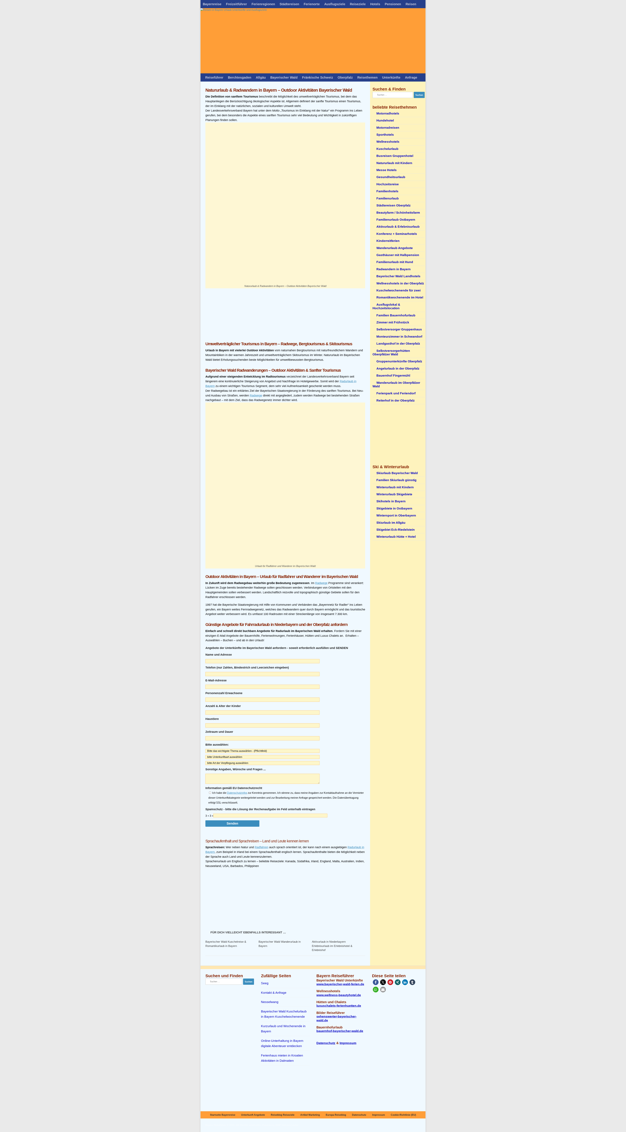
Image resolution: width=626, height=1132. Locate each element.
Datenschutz (325, 1043)
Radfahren (261, 847)
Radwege (256, 395)
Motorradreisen (387, 127)
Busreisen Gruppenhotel (394, 156)
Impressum (348, 1043)
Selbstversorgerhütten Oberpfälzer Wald (391, 352)
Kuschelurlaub (387, 149)
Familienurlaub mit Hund (394, 262)
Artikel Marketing (310, 1114)
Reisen (411, 4)
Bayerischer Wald (284, 77)
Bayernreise (212, 4)
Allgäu (261, 77)
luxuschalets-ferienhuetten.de (338, 1005)
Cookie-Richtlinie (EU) (403, 1114)
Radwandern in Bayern (393, 269)
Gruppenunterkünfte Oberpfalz (399, 361)
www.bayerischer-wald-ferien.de (340, 984)
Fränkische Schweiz (317, 77)
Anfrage (411, 77)
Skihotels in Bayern (391, 501)
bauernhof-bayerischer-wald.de (339, 1031)
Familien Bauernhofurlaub (395, 315)
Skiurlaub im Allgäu (390, 522)
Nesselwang (269, 1002)
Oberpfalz (345, 77)
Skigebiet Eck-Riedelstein (395, 529)
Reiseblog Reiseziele (282, 1114)
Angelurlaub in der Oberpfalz (397, 368)
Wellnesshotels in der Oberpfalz (400, 283)
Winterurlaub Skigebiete (394, 494)
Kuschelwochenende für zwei (398, 290)
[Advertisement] (285, 313)
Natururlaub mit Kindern (394, 163)
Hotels (375, 4)
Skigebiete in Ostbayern (394, 508)
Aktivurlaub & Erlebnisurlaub (398, 226)
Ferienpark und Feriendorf (396, 393)
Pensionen (393, 4)
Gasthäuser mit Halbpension (397, 255)
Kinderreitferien (388, 241)
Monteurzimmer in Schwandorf (399, 336)
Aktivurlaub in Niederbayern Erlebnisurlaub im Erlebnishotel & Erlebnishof (332, 946)
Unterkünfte (391, 77)
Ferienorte (312, 4)
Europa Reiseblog (336, 1114)
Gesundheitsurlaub (390, 177)
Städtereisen (289, 4)
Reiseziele (358, 4)
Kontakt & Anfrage (273, 992)
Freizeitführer (236, 4)
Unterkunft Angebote (253, 1114)
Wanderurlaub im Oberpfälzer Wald (396, 384)
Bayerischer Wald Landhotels (398, 276)
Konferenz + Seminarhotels (396, 234)
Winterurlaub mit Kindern (395, 487)
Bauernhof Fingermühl (393, 375)
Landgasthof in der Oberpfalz (398, 343)
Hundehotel (385, 120)
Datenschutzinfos (237, 792)
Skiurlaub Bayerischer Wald (397, 473)
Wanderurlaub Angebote (394, 248)
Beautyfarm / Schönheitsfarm (398, 212)
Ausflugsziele (334, 4)
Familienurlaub (387, 198)
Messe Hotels (386, 170)
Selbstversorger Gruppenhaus (399, 329)
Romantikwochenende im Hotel (399, 297)
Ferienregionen (263, 4)
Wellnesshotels (387, 141)
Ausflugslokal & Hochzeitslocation (386, 306)
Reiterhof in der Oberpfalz (395, 400)
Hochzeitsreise (387, 184)
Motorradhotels (387, 113)
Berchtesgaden (239, 77)
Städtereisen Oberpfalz (393, 205)
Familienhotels (387, 191)
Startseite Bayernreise (222, 1114)
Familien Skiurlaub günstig (396, 480)
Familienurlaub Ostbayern (395, 219)
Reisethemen (367, 77)
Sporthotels (385, 134)
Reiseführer (214, 77)
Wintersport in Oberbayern (396, 515)
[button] (376, 982)
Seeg (264, 983)
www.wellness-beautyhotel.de (338, 995)
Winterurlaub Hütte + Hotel (396, 536)
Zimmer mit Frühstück (392, 322)
